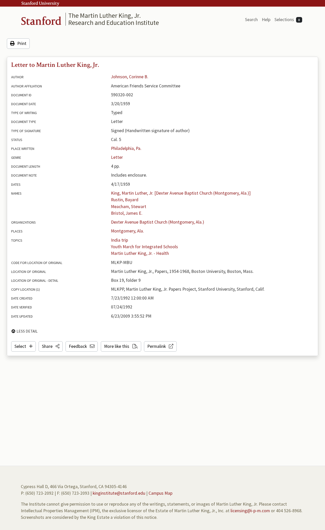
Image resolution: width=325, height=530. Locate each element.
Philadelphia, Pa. (126, 148)
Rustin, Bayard (124, 199)
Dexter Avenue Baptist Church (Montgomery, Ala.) (157, 222)
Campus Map (160, 493)
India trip (119, 240)
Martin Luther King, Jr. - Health (140, 253)
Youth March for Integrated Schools (144, 247)
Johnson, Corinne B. (129, 77)
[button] (51, 346)
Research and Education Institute (113, 22)
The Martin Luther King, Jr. (104, 15)
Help (266, 19)
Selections (287, 19)
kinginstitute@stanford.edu (119, 493)
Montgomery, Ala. (127, 231)
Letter (117, 157)
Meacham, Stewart (128, 206)
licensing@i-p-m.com (250, 510)
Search (251, 19)
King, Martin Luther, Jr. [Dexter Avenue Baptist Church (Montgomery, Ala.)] (181, 193)
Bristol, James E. (126, 213)
